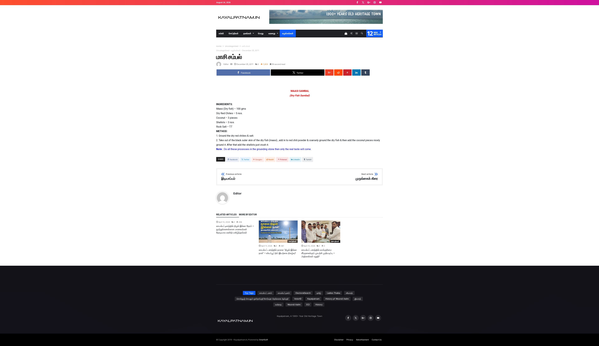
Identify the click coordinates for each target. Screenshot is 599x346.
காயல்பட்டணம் (265, 293)
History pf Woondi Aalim (337, 299)
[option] (235, 227)
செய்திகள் (293, 241)
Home (219, 46)
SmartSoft (263, 340)
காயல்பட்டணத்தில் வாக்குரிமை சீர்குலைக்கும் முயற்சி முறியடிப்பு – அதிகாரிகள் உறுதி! (318, 253)
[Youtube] (380, 2)
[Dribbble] (374, 2)
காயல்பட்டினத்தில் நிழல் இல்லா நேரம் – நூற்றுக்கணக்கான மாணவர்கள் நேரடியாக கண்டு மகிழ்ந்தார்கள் (235, 229)
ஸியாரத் (349, 293)
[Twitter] (362, 2)
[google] (329, 72)
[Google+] (368, 2)
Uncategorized (231, 46)
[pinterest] (347, 72)
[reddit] (338, 72)
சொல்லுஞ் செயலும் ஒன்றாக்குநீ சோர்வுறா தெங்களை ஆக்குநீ (262, 299)
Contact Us (377, 340)
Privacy (349, 340)
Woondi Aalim (293, 304)
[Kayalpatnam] (238, 9)
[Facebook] (357, 2)
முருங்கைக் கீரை (367, 176)
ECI (307, 304)
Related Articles (226, 214)
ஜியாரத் (358, 299)
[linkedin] (356, 72)
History (318, 304)
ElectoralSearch (303, 293)
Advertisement (362, 340)
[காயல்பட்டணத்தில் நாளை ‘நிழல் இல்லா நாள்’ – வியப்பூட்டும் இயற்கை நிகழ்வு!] (278, 231)
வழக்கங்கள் (235, 50)
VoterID (297, 299)
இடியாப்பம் (231, 176)
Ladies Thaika (333, 293)
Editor (226, 64)
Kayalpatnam (313, 299)
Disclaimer (338, 340)
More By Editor (248, 214)
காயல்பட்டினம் (284, 293)
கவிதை (278, 304)
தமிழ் (319, 293)
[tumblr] (365, 72)
